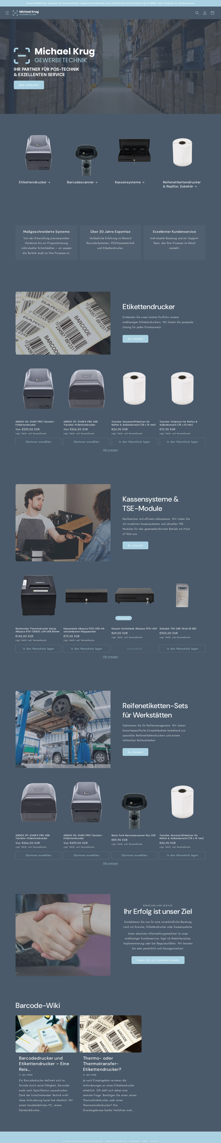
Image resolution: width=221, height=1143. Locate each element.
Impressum (135, 1141)
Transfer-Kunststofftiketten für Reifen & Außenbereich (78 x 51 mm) (134, 423)
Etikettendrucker (33, 182)
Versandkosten (40, 433)
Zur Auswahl (135, 339)
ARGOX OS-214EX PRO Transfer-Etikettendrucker (35, 423)
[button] (7, 13)
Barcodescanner (80, 182)
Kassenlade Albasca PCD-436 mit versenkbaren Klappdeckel (84, 630)
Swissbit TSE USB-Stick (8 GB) (178, 628)
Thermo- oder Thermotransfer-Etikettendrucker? (102, 1063)
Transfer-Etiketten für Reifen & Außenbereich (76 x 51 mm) (179, 423)
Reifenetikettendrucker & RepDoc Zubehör (182, 184)
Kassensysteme (128, 182)
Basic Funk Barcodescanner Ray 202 (134, 835)
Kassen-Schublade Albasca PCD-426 (134, 628)
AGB (145, 1141)
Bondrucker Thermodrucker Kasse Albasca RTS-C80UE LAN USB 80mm (38, 630)
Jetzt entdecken (29, 85)
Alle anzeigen (110, 450)
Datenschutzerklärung (116, 1141)
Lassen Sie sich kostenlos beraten (158, 960)
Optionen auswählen (38, 442)
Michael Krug (77, 1141)
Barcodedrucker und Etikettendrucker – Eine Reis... (44, 1063)
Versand (154, 1141)
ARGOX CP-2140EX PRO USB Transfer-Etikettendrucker (81, 423)
